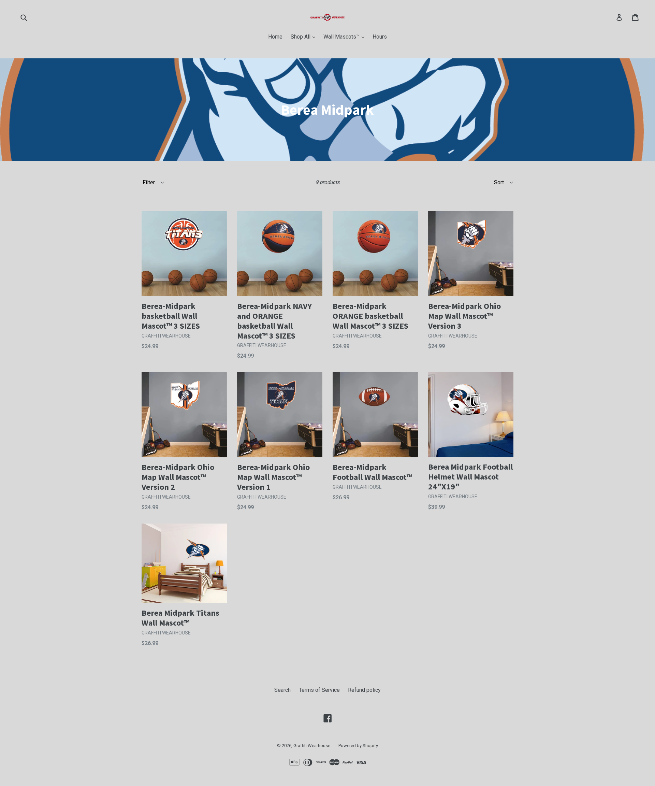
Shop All (305, 36)
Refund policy (364, 690)
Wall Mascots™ (345, 36)
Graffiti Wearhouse (311, 745)
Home (275, 36)
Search (282, 690)
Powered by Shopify (358, 745)
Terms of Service (319, 690)
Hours (380, 36)
